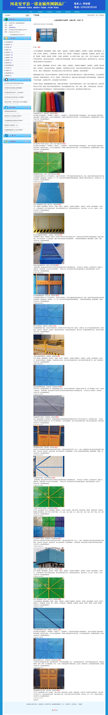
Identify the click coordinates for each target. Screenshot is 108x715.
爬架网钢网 (8, 73)
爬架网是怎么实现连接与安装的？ (13, 116)
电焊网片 (8, 60)
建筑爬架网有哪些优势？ (10, 111)
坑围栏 (7, 70)
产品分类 (49, 12)
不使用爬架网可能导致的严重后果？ (13, 120)
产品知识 (58, 12)
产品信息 (40, 12)
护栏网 (7, 47)
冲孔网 (7, 68)
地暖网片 (8, 57)
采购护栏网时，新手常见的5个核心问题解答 (15, 102)
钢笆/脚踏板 (9, 65)
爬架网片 (8, 44)
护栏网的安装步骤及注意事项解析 (13, 88)
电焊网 (7, 63)
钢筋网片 (8, 52)
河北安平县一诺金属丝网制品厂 (41, 119)
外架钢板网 (8, 42)
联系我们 (77, 12)
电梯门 (7, 50)
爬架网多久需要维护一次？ (11, 125)
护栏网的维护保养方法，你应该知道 (13, 92)
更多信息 (35, 700)
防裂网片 (8, 55)
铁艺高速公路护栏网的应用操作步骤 (13, 83)
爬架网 (7, 75)
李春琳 (80, 704)
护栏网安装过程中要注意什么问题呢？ (14, 97)
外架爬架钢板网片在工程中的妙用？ (13, 130)
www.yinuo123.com (14, 32)
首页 (31, 12)
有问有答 (67, 12)
